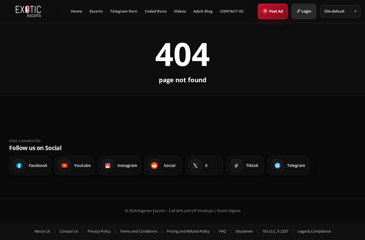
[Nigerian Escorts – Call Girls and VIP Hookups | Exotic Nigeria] (28, 11)
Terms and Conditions (138, 231)
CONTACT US (231, 11)
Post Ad (273, 11)
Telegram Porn (123, 11)
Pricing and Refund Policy (188, 231)
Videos (180, 11)
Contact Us (69, 231)
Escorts (96, 11)
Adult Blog (202, 11)
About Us (42, 231)
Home (76, 11)
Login (306, 11)
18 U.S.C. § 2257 (275, 231)
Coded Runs (156, 11)
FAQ (222, 231)
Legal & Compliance (314, 231)
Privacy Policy (99, 231)
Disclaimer (244, 231)
